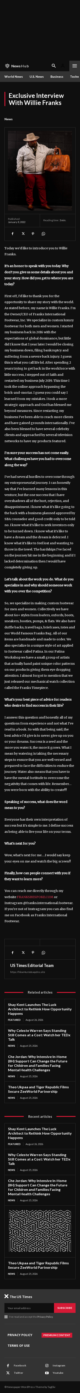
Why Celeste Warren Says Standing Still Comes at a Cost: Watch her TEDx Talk (39, 1034)
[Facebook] (12, 233)
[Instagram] (46, 1365)
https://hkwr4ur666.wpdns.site (27, 972)
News (8, 119)
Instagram (59, 1365)
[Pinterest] (32, 233)
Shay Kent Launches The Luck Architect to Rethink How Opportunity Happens (40, 1008)
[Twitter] (22, 233)
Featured (14, 1019)
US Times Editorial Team (32, 965)
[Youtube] (46, 1373)
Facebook (20, 1365)
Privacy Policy (45, 1316)
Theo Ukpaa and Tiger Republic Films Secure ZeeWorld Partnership (38, 1089)
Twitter (18, 1372)
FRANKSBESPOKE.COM (35, 897)
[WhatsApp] (43, 233)
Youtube (58, 1372)
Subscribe (64, 1308)
